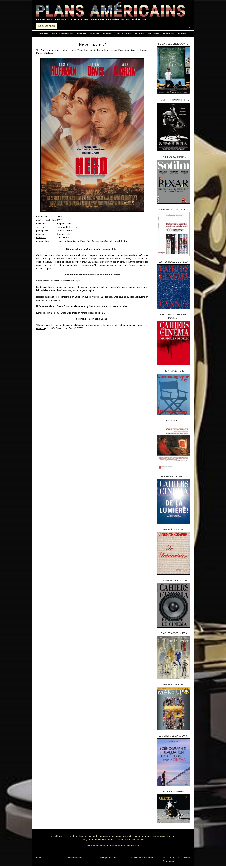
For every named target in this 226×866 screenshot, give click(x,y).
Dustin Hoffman (101, 50)
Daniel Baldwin (62, 50)
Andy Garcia (47, 50)
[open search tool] (188, 26)
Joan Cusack (131, 50)
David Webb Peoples (81, 50)
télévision (48, 53)
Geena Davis (117, 50)
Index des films (46, 26)
